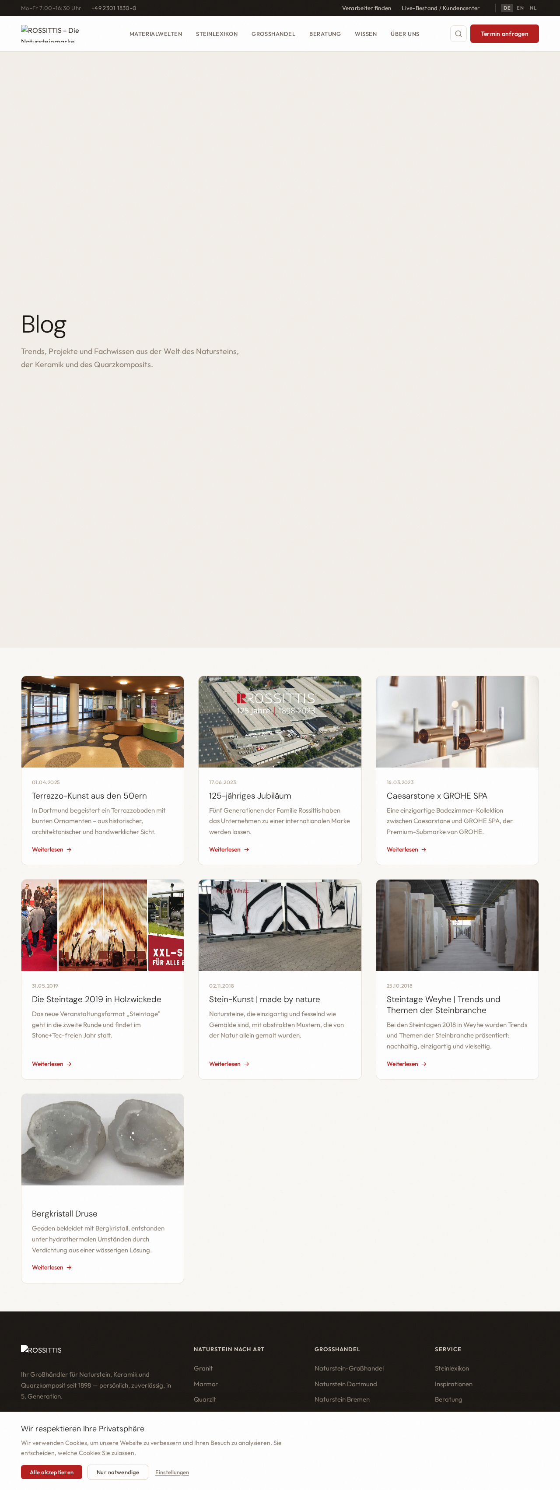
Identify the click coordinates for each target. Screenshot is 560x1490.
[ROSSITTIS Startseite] (60, 33)
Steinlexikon (217, 33)
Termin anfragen (504, 34)
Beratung (325, 33)
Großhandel (273, 33)
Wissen (366, 33)
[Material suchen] (458, 33)
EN (520, 8)
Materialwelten (156, 33)
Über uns (405, 33)
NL (533, 8)
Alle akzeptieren (52, 1472)
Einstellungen (172, 1472)
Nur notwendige (118, 1472)
